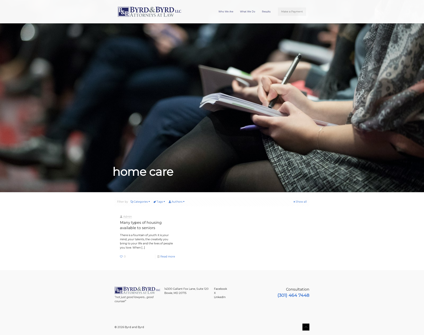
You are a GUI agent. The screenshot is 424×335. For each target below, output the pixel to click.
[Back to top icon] (305, 327)
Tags (160, 201)
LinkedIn (220, 297)
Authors (177, 201)
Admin (127, 216)
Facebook (220, 288)
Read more (167, 256)
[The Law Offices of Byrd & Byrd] (149, 11)
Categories (141, 201)
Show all (301, 201)
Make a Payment (292, 11)
